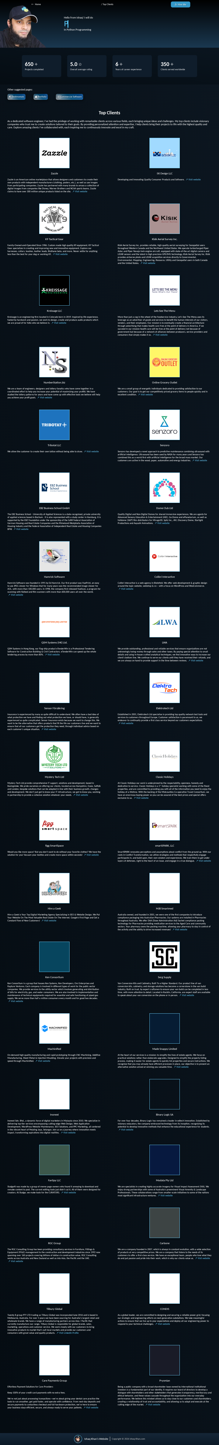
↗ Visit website (79, 191)
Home (38, 4)
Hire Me (182, 4)
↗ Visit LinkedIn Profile (67, 1333)
